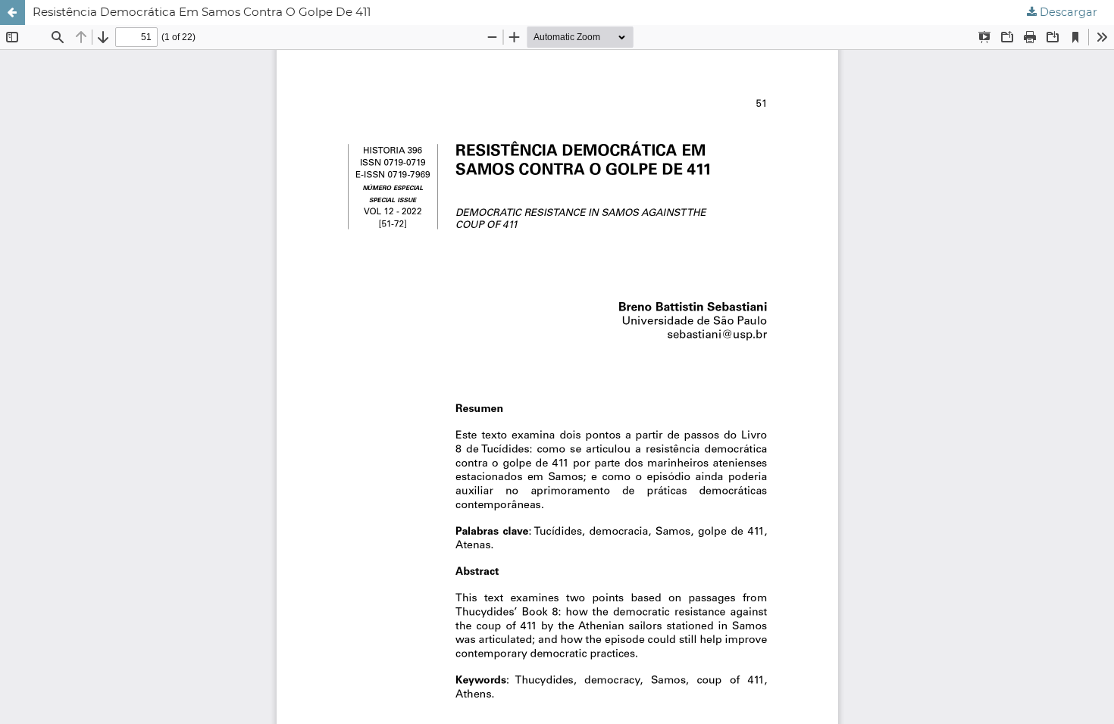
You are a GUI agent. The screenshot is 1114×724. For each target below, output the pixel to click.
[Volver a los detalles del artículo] (12, 12)
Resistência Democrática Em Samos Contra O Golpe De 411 (202, 12)
